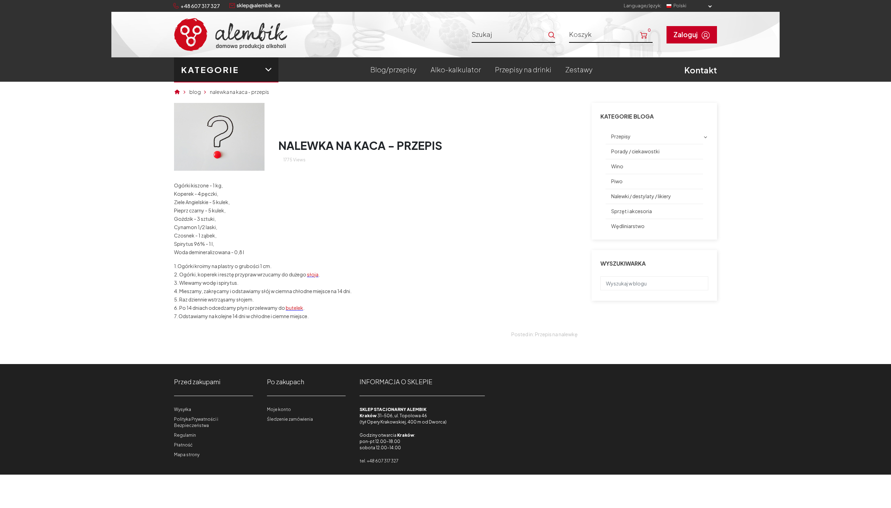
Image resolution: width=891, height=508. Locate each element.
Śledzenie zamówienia (290, 419)
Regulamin (185, 435)
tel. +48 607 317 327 (379, 460)
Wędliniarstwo (628, 226)
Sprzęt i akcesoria (631, 211)
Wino (617, 166)
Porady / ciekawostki (635, 151)
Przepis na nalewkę (556, 334)
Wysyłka (182, 409)
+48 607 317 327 (200, 6)
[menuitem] (393, 69)
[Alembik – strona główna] (230, 34)
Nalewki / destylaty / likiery (641, 196)
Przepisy (621, 136)
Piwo (617, 181)
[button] (611, 34)
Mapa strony (186, 454)
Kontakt (700, 70)
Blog (195, 92)
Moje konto (279, 409)
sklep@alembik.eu (258, 5)
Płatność (183, 444)
